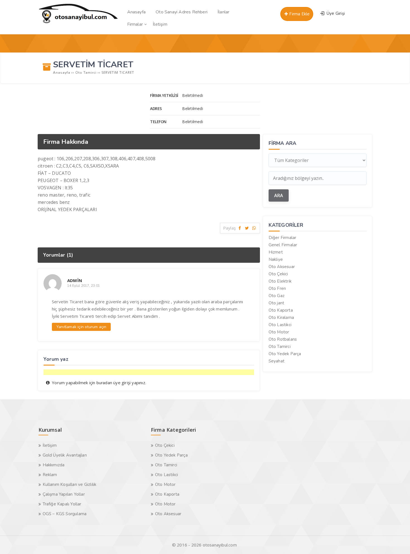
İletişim (50, 445)
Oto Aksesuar (282, 266)
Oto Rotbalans (283, 339)
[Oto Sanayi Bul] (78, 23)
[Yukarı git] (397, 541)
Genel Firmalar (283, 245)
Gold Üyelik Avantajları (65, 455)
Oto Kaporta (281, 310)
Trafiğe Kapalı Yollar (62, 504)
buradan (104, 383)
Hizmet (276, 252)
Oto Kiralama (281, 317)
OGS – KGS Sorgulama (65, 514)
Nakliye (276, 259)
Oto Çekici (278, 274)
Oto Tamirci (280, 346)
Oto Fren (277, 288)
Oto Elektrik (280, 281)
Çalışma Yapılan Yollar (64, 494)
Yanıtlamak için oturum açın (81, 326)
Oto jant (276, 303)
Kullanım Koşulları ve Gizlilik (70, 484)
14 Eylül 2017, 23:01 (83, 285)
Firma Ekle (299, 14)
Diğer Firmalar (282, 237)
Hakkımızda (54, 465)
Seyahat (276, 361)
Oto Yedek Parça (285, 354)
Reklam (50, 474)
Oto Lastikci (280, 325)
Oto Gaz (276, 296)
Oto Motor (279, 332)
